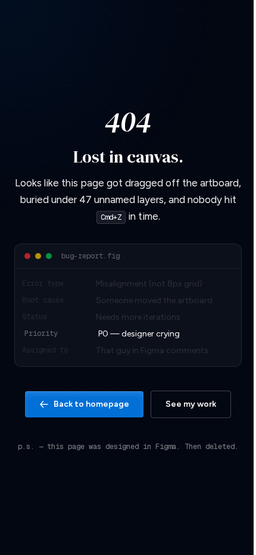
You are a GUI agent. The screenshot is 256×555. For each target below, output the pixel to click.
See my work (191, 404)
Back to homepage (91, 404)
